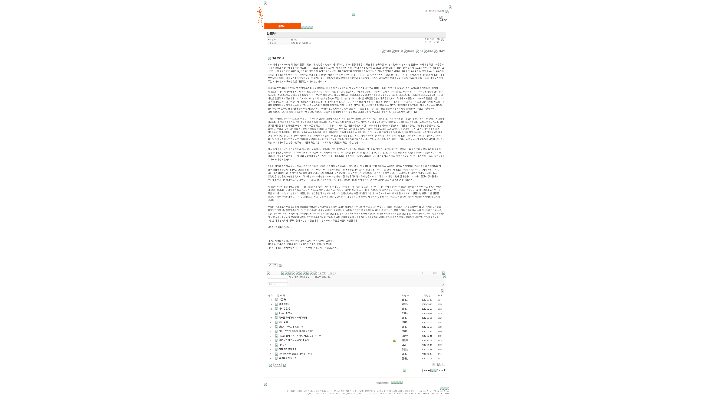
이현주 (405, 336)
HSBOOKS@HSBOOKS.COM (436, 393)
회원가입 (440, 11)
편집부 (405, 340)
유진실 (405, 304)
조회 (440, 295)
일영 (404, 345)
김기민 (294, 39)
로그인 (432, 11)
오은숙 (405, 313)
